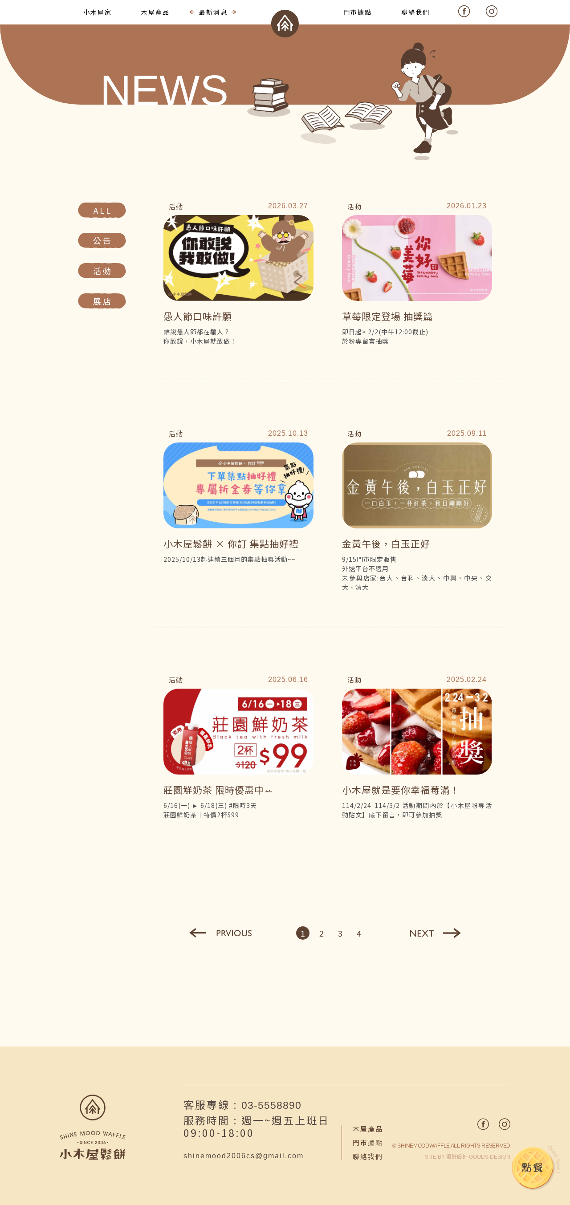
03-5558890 (271, 1105)
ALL (103, 210)
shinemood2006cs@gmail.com (243, 1156)
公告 (103, 240)
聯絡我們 (368, 1156)
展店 (103, 301)
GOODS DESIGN (478, 1157)
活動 (103, 270)
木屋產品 (368, 1128)
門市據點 (368, 1142)
